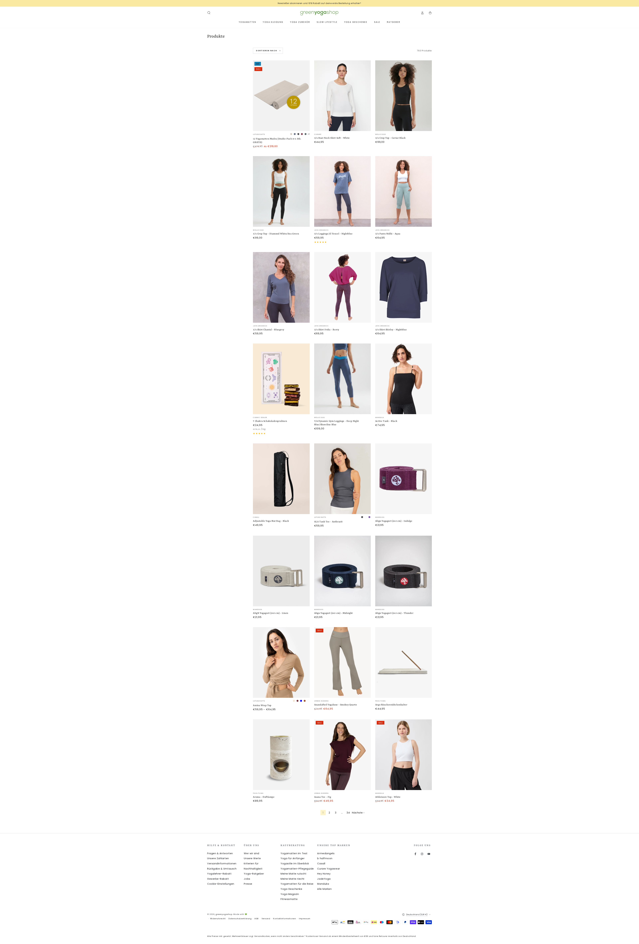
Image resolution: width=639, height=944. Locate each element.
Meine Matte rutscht (293, 873)
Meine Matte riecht (293, 878)
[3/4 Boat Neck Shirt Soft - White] (342, 95)
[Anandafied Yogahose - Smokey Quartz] (342, 662)
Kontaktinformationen (284, 918)
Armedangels (325, 853)
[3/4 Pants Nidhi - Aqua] (403, 191)
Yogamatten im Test (294, 853)
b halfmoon (324, 858)
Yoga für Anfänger (293, 858)
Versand (266, 918)
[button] (209, 12)
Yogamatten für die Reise (297, 883)
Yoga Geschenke (291, 889)
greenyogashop (223, 914)
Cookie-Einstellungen (220, 883)
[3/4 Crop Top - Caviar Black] (403, 95)
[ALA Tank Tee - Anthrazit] (342, 478)
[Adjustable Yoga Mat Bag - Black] (281, 478)
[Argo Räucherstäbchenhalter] (403, 662)
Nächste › (358, 812)
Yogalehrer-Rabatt (219, 873)
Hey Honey (323, 873)
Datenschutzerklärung (239, 918)
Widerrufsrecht (218, 918)
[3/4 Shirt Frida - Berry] (342, 287)
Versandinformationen (221, 863)
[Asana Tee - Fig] (342, 754)
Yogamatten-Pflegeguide (297, 868)
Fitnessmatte (289, 899)
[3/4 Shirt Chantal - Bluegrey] (281, 287)
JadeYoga (323, 878)
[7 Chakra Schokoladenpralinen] (281, 378)
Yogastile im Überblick (295, 863)
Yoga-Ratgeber (254, 873)
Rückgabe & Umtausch (221, 868)
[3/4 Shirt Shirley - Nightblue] (403, 287)
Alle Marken (324, 889)
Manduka (323, 883)
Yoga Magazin (290, 894)
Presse (248, 883)
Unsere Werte (252, 858)
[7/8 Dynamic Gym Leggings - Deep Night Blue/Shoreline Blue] (342, 378)
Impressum (304, 918)
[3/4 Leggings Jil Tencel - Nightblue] (342, 191)
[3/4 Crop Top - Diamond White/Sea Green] (281, 191)
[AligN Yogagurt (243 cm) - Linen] (281, 571)
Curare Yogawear (328, 868)
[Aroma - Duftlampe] (281, 754)
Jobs (247, 878)
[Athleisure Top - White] (403, 754)
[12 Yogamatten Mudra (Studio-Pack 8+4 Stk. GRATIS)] (281, 95)
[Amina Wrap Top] (281, 662)
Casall (321, 863)
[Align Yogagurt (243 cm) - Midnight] (342, 571)
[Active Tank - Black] (403, 378)
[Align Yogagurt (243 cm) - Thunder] (403, 571)
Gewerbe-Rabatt (218, 878)
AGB (256, 918)
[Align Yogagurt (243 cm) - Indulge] (403, 478)
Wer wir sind (251, 853)
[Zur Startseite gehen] (319, 13)
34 (348, 812)
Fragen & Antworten (220, 853)
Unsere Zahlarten (218, 858)
